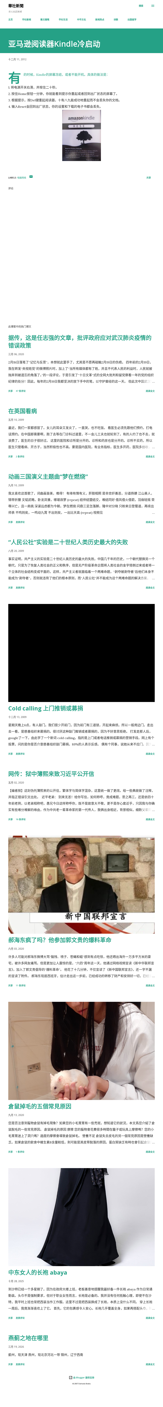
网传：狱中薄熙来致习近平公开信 (51, 774)
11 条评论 (21, 985)
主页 (10, 19)
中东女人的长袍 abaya (37, 1272)
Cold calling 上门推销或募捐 (45, 708)
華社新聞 (16, 5)
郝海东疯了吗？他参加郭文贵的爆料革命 (59, 940)
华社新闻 (26, 19)
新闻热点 (99, 19)
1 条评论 (20, 1151)
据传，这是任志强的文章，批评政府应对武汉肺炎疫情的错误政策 (80, 341)
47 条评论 (21, 390)
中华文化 (81, 19)
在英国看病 (22, 411)
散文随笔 (44, 19)
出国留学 (132, 19)
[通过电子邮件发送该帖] (31, 177)
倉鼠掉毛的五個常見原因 (39, 1106)
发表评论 (20, 522)
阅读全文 (150, 390)
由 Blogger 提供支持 (83, 1377)
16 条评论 (21, 819)
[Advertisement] (81, 297)
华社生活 (63, 19)
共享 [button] (148, 177)
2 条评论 (20, 456)
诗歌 (116, 19)
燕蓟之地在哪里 (28, 1338)
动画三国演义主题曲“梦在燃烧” (48, 477)
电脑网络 (21, 177)
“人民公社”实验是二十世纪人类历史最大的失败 (68, 542)
